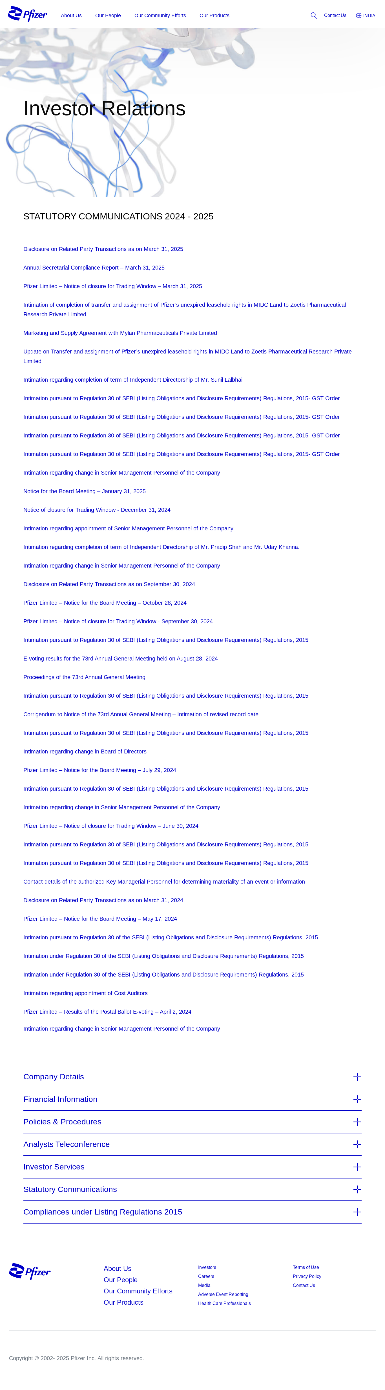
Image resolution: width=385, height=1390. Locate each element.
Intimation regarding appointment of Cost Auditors (85, 993)
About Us (117, 1268)
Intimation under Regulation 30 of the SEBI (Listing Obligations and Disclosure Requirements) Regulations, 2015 (163, 956)
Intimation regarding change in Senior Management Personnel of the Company (121, 473)
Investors (207, 1267)
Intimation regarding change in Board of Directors (85, 751)
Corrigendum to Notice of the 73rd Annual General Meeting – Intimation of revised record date (140, 714)
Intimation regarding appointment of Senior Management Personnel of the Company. (129, 528)
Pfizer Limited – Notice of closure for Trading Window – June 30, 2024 (110, 826)
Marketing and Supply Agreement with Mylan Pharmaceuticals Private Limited (120, 333)
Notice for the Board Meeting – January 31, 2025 (84, 491)
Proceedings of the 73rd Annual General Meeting (84, 677)
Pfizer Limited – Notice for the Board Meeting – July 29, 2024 (99, 770)
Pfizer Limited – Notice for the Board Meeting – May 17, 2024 (100, 919)
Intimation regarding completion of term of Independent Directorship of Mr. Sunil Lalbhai (132, 380)
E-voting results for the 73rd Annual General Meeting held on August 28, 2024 (120, 658)
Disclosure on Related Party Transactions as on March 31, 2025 (103, 249)
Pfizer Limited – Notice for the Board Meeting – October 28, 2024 (105, 603)
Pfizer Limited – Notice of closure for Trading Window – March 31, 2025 (112, 286)
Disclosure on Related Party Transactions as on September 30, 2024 (109, 584)
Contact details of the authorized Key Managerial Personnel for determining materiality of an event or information (164, 882)
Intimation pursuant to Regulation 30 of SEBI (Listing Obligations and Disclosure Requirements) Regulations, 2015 (165, 640)
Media (204, 1285)
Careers (206, 1276)
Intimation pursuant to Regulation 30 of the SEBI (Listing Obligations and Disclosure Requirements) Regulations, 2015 (170, 937)
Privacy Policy (307, 1276)
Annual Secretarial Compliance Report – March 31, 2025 (94, 267)
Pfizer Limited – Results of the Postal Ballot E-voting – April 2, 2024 (107, 1012)
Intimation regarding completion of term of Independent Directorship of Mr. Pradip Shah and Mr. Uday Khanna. (161, 547)
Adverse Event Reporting (223, 1294)
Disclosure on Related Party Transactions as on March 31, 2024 (103, 900)
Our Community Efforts (138, 1291)
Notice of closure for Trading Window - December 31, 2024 (97, 510)
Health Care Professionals (224, 1303)
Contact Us (304, 1285)
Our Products (123, 1302)
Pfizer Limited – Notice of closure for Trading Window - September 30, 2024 (118, 621)
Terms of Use (306, 1267)
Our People (121, 1280)
